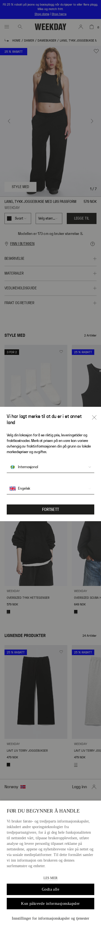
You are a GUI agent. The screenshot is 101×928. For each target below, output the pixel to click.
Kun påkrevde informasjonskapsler (50, 903)
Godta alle (50, 889)
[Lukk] (94, 417)
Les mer (50, 878)
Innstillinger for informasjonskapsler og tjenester (50, 918)
